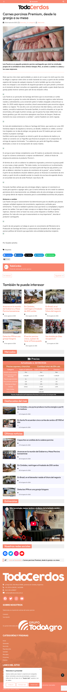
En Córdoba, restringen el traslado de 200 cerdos (33, 308)
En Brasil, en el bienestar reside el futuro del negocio (53, 308)
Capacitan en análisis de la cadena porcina (35, 440)
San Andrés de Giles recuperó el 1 (53, 337)
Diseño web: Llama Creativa (11, 689)
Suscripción (35, 1)
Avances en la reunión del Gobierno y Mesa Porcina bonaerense (12, 308)
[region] (22, 678)
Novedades (18, 560)
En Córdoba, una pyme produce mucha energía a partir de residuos (40, 408)
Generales (23, 22)
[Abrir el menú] (4, 2)
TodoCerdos (41, 22)
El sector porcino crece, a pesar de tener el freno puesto (33, 338)
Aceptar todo (34, 684)
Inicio (11, 560)
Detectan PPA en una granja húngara (12, 337)
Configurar (10, 684)
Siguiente (58, 276)
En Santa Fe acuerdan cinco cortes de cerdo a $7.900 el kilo (40, 421)
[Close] (40, 669)
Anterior (8, 276)
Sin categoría (31, 22)
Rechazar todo (22, 684)
